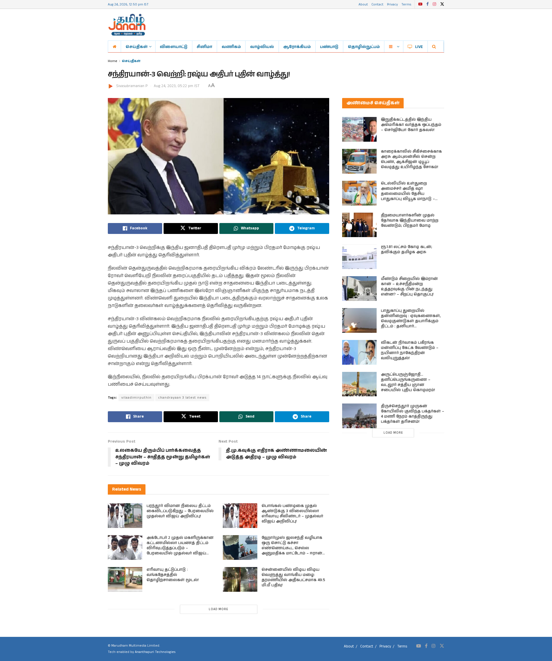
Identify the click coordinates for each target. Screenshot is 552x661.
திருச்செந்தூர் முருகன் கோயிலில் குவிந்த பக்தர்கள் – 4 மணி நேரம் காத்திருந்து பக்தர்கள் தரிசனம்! (412, 413)
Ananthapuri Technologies (155, 652)
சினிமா (204, 46)
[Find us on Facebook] (427, 4)
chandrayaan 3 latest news (182, 397)
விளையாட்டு (173, 46)
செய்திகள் (136, 46)
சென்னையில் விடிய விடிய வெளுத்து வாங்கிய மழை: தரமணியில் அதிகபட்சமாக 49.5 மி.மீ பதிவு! (293, 577)
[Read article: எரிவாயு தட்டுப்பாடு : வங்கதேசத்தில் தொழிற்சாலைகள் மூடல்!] (125, 579)
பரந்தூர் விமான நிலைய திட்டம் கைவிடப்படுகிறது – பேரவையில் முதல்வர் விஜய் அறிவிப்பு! (180, 511)
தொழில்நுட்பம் (364, 46)
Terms (406, 4)
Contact (377, 4)
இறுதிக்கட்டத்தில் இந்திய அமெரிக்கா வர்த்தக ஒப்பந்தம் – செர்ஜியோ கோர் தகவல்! (411, 125)
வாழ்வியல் (262, 46)
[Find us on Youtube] (420, 4)
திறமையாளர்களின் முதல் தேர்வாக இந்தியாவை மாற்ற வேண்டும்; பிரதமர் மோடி (409, 220)
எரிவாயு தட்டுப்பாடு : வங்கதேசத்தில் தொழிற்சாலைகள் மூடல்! (173, 575)
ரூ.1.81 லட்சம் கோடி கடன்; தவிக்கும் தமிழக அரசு (406, 249)
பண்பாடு (329, 46)
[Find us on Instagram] (434, 4)
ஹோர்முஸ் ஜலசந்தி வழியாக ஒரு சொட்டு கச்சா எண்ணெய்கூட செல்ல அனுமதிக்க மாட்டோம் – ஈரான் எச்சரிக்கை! (292, 548)
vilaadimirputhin (136, 397)
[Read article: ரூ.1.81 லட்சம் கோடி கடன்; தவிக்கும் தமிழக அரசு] (359, 256)
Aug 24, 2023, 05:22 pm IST (177, 86)
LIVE (419, 46)
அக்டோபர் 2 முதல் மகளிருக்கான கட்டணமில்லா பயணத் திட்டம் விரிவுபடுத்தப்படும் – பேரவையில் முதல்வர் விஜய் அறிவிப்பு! (180, 548)
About (363, 4)
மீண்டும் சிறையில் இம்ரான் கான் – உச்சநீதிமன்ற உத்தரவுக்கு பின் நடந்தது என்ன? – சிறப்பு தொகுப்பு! (409, 286)
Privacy (392, 4)
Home (112, 61)
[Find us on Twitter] (442, 4)
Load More (218, 609)
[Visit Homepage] (127, 24)
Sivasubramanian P (131, 86)
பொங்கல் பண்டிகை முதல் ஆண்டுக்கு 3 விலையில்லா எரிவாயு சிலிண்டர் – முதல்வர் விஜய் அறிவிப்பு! (292, 513)
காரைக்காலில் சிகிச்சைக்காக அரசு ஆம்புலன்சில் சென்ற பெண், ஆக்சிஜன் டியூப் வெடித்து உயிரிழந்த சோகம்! (411, 159)
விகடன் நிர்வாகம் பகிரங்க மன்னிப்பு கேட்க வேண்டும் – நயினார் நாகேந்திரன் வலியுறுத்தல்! (409, 350)
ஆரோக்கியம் (297, 46)
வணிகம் (231, 46)
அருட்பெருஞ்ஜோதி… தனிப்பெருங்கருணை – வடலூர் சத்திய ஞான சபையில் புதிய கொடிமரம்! (408, 382)
